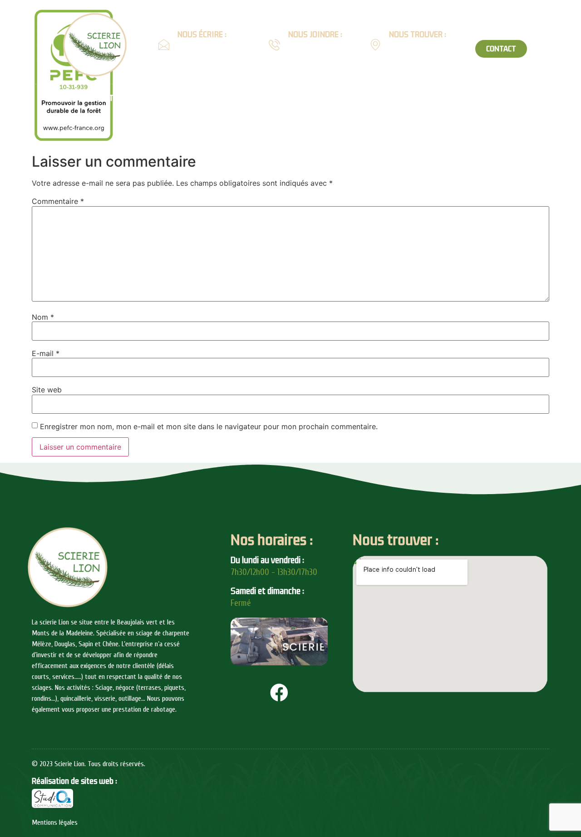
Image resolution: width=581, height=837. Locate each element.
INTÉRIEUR (305, 98)
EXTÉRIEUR (362, 98)
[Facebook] (279, 692)
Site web (47, 389)
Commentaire (58, 201)
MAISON (245, 98)
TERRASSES (493, 98)
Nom (43, 317)
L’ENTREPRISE (118, 98)
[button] (501, 49)
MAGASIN (558, 98)
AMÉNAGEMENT (427, 98)
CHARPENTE (182, 98)
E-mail (45, 353)
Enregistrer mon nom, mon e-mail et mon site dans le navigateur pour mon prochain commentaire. (209, 426)
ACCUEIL (61, 98)
